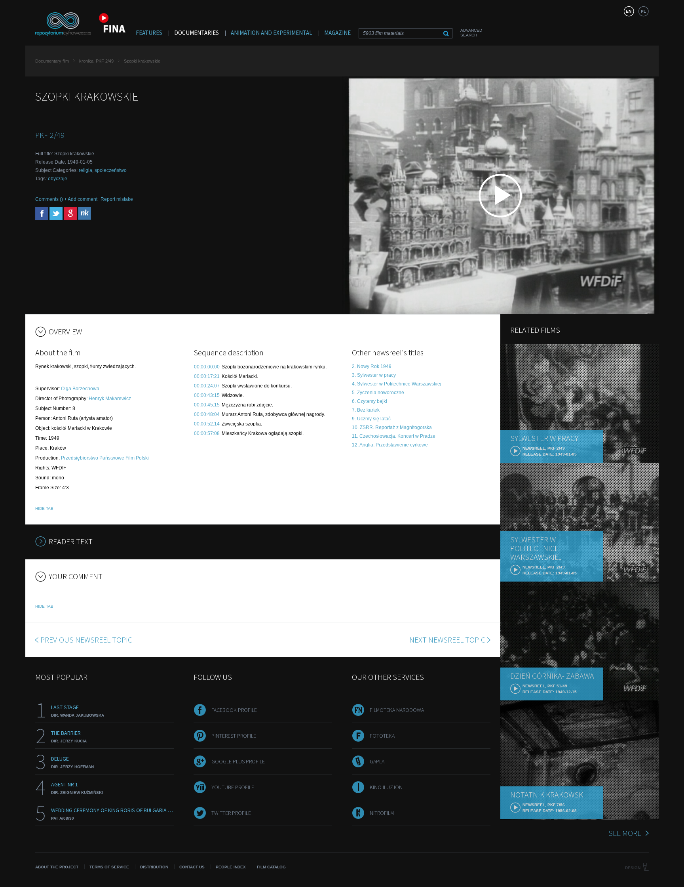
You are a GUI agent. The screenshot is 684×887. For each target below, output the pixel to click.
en (628, 11)
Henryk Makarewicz (110, 398)
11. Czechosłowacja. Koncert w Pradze (393, 436)
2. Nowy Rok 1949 (371, 366)
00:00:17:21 (207, 376)
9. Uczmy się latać (371, 419)
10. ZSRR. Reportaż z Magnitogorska (392, 427)
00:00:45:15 (207, 405)
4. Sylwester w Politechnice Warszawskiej (396, 384)
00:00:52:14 (207, 424)
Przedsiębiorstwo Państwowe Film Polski (105, 458)
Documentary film (52, 61)
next (447, 640)
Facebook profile (234, 709)
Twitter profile (231, 812)
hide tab (44, 508)
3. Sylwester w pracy (374, 375)
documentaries (196, 32)
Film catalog (271, 867)
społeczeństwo (111, 170)
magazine (337, 32)
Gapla (377, 761)
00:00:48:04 (207, 414)
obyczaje (57, 178)
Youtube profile (232, 787)
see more (624, 833)
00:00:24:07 (207, 386)
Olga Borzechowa (80, 388)
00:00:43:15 (207, 395)
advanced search (471, 32)
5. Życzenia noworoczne (378, 392)
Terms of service (109, 867)
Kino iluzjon (386, 787)
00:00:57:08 (207, 433)
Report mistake (117, 199)
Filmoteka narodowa (397, 709)
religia (85, 170)
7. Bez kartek (366, 410)
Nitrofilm (382, 812)
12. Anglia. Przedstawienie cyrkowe (390, 445)
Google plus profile (238, 761)
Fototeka (382, 735)
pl (643, 11)
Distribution (154, 867)
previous (86, 640)
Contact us (192, 867)
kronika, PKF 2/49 (96, 61)
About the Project (56, 867)
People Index (231, 867)
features (149, 32)
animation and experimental (271, 32)
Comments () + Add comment (66, 199)
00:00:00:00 (207, 367)
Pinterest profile (233, 735)
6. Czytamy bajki (369, 401)
